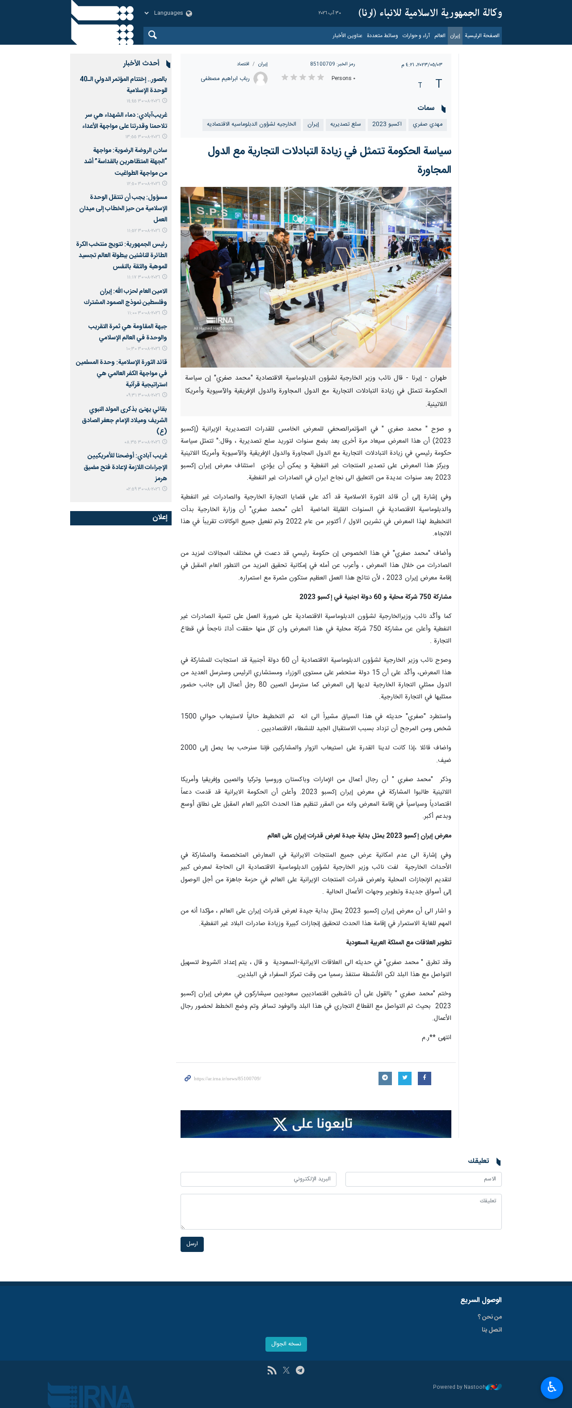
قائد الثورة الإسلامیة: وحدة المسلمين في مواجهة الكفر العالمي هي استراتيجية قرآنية (121, 373)
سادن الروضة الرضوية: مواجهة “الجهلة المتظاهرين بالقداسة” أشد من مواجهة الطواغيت (125, 161)
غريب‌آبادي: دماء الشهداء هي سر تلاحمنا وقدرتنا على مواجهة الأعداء (124, 121)
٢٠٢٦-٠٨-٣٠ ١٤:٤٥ (143, 101)
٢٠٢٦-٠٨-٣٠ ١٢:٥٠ (143, 184)
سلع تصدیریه (345, 124)
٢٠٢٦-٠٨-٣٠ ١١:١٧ (143, 277)
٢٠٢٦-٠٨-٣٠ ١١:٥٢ (143, 231)
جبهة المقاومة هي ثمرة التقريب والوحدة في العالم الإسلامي (127, 332)
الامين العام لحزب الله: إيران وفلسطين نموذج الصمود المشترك (125, 297)
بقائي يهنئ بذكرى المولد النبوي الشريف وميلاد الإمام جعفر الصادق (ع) (124, 420)
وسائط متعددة (382, 35)
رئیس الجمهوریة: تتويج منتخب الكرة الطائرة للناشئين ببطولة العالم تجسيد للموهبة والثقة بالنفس (121, 255)
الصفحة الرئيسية (482, 35)
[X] (286, 1371)
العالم (440, 35)
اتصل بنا (492, 1330)
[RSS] (272, 1371)
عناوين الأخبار (347, 35)
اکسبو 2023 (387, 124)
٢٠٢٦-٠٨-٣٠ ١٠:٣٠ (143, 349)
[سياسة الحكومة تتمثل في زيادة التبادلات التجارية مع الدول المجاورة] (316, 277)
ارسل (192, 1244)
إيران (455, 35)
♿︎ (552, 1387)
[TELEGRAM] (300, 1371)
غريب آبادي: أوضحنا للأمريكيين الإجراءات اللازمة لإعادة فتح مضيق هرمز (125, 467)
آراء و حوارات (416, 35)
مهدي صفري (427, 124)
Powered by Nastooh (459, 1387)
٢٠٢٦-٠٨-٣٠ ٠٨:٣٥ (142, 442)
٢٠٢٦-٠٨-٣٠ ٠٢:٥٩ (143, 489)
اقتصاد (243, 64)
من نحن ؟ (490, 1317)
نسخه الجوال (286, 1344)
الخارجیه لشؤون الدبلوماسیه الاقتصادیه (251, 124)
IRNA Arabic (430, 13)
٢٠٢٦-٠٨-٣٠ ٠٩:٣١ (143, 395)
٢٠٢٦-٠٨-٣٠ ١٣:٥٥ (142, 137)
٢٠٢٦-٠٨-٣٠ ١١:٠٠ (143, 313)
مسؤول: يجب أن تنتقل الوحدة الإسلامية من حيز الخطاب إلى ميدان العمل (123, 208)
